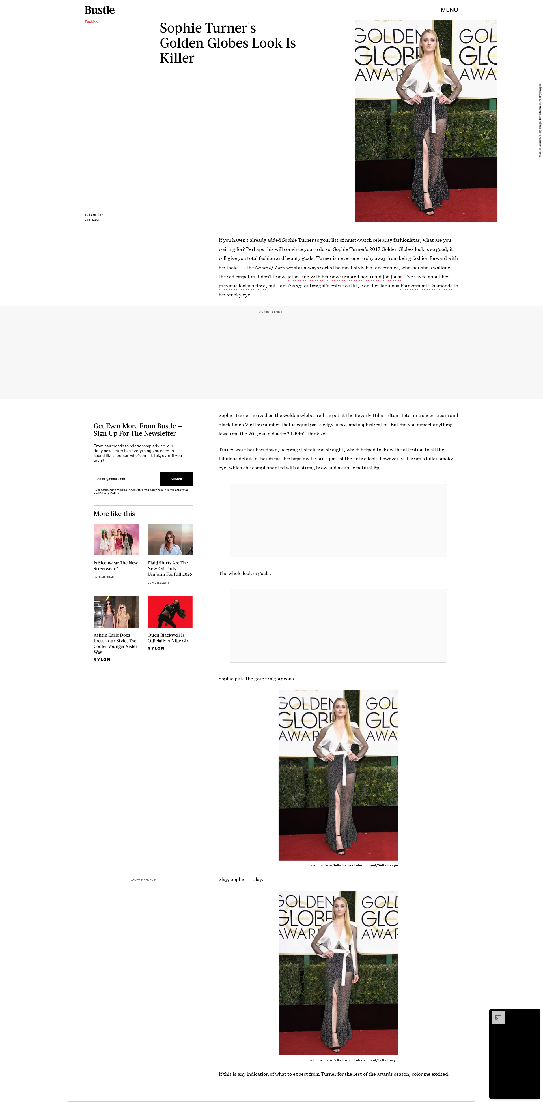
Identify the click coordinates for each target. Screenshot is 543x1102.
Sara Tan (96, 214)
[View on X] (338, 520)
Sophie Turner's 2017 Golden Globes (373, 249)
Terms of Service (177, 490)
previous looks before (242, 285)
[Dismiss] (533, 1013)
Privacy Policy (109, 493)
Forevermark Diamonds (426, 285)
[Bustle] (100, 10)
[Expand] (495, 1013)
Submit (176, 479)
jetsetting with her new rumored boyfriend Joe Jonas (345, 276)
